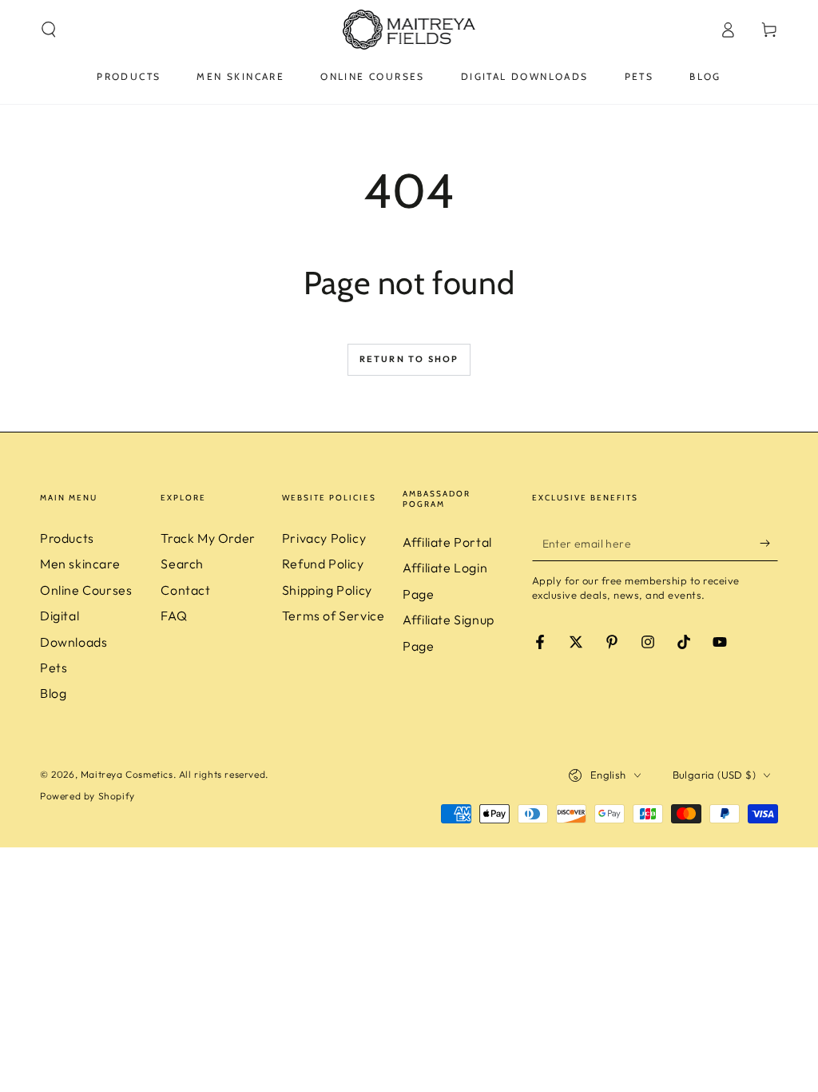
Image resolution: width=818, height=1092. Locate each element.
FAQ (174, 616)
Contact (185, 590)
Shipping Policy (327, 590)
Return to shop (409, 359)
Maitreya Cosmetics (127, 774)
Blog (53, 693)
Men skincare (80, 564)
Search (182, 564)
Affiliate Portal (447, 542)
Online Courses (86, 590)
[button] (48, 29)
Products (67, 538)
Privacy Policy (324, 538)
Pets (53, 668)
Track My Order (208, 538)
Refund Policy (323, 564)
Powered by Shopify (87, 796)
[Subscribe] (769, 542)
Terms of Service (333, 616)
